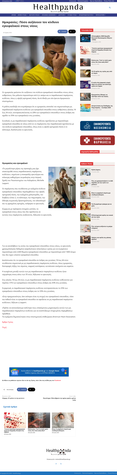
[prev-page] (81, 115)
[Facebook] (56, 464)
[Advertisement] (39, 146)
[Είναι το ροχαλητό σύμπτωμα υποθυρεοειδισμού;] (63, 420)
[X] (61, 464)
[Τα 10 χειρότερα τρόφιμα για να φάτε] (85, 206)
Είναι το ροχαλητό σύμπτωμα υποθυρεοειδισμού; (61, 429)
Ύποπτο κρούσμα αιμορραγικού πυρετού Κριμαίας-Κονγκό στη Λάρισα (14, 430)
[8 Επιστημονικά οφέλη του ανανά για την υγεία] (85, 217)
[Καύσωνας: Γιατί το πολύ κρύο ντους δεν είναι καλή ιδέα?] (39, 420)
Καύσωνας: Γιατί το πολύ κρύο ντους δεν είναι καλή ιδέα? (38, 429)
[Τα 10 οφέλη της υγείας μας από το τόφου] (85, 73)
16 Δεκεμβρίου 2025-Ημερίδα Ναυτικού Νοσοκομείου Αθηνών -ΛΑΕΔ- (101, 37)
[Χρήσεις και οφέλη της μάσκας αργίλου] (85, 240)
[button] (110, 8)
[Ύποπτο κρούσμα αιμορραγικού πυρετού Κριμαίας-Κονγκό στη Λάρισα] (15, 420)
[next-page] (84, 115)
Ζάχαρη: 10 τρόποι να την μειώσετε (13, 398)
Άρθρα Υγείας (7, 322)
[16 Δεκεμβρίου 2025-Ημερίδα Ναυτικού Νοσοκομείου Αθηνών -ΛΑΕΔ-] (85, 38)
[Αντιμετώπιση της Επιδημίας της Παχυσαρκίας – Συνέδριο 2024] (85, 108)
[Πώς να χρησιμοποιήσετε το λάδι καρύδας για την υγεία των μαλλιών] (85, 183)
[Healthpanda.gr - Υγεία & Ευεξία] (58, 7)
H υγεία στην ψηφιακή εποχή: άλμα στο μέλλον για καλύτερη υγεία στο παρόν (101, 84)
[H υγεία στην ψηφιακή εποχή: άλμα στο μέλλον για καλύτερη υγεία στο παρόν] (85, 85)
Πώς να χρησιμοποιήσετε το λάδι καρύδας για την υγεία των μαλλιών (102, 182)
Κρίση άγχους (95, 169)
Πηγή (4, 327)
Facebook (58, 380)
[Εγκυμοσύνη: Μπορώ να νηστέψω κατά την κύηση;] (85, 97)
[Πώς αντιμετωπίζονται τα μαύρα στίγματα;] (85, 228)
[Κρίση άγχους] (85, 172)
